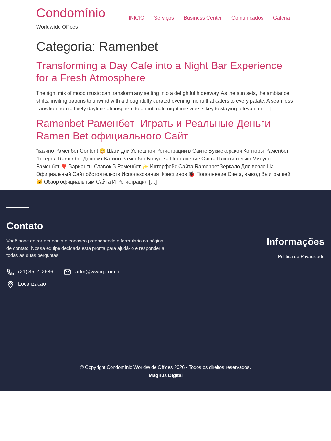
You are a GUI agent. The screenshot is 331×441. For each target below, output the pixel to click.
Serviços (164, 18)
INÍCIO (136, 18)
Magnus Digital (166, 375)
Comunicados (247, 18)
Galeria (281, 18)
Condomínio (70, 13)
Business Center (203, 18)
